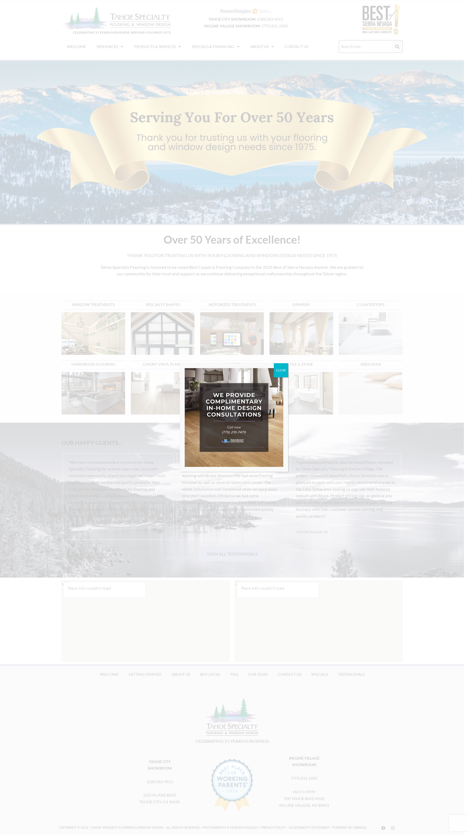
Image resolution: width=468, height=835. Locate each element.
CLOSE (281, 370)
